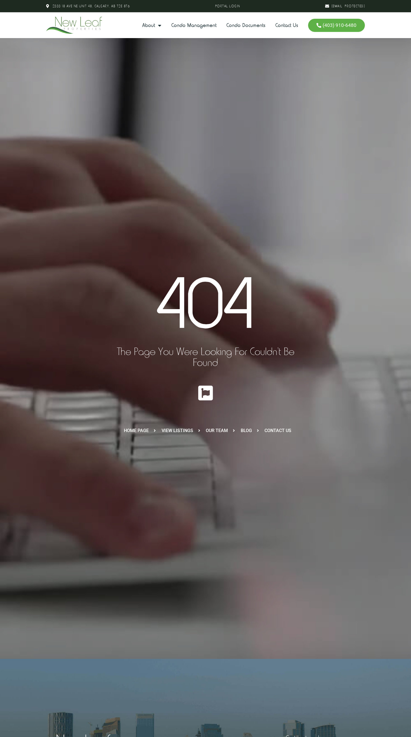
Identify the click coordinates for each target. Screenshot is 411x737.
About (148, 25)
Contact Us (286, 25)
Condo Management (194, 25)
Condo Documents (246, 25)
